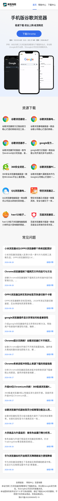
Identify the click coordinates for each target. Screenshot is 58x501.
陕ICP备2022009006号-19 (29, 497)
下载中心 (52, 4)
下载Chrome (29, 33)
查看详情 (50, 262)
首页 (35, 4)
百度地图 (38, 482)
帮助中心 (42, 4)
